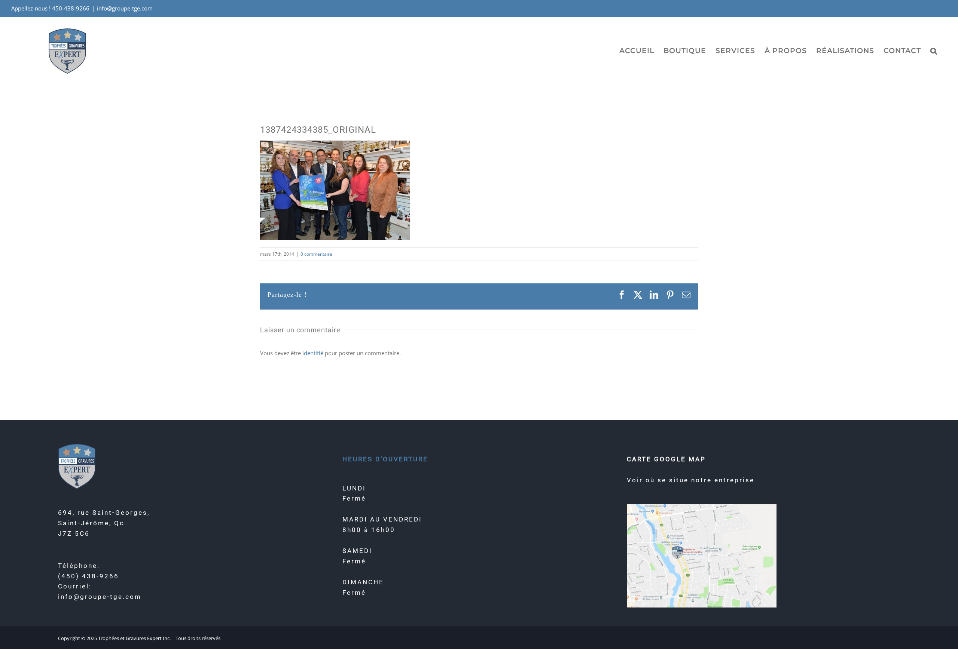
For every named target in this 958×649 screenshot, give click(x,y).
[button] (933, 50)
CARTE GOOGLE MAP (666, 459)
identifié (312, 353)
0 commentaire (316, 254)
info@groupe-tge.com (125, 8)
